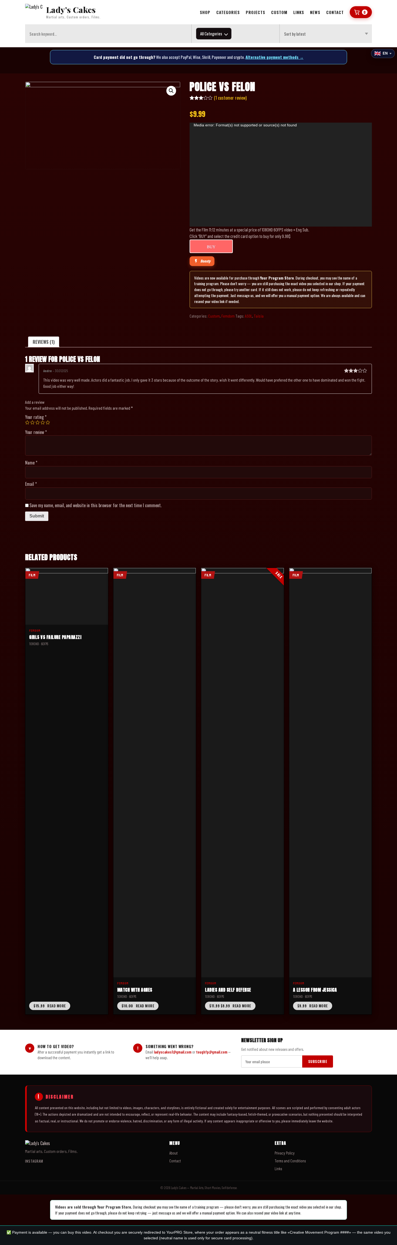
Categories (228, 12)
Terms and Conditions (290, 1160)
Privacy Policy (285, 1152)
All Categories (211, 33)
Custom (279, 12)
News (315, 12)
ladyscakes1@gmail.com (172, 1051)
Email (31, 484)
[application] (281, 175)
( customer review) (230, 98)
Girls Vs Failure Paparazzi (55, 637)
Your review (36, 432)
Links (298, 12)
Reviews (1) (44, 342)
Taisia (259, 315)
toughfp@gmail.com (211, 1051)
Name (31, 462)
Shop (205, 12)
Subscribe (317, 1061)
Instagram (34, 1161)
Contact (335, 12)
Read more (49, 1005)
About (173, 1152)
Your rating (35, 417)
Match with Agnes (134, 990)
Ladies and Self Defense (228, 990)
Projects (255, 12)
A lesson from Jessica (315, 990)
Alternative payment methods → (274, 57)
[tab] (43, 342)
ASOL (248, 315)
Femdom (228, 315)
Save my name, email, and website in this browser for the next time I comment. (95, 505)
